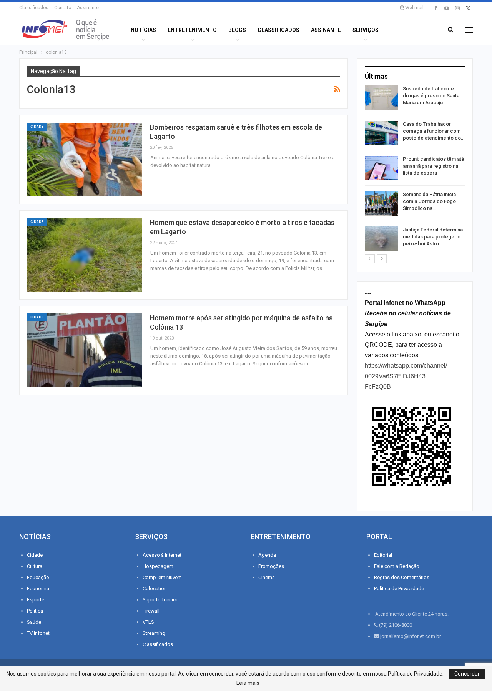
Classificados (33, 7)
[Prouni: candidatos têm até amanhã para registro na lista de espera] (381, 168)
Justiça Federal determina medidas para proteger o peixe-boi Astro (433, 236)
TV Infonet (38, 633)
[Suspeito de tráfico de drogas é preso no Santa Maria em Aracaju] (381, 97)
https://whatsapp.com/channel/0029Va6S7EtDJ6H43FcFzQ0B (406, 376)
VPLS (148, 622)
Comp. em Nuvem (162, 577)
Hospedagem (158, 566)
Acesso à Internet (162, 555)
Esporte (35, 600)
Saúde (34, 622)
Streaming (154, 633)
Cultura (34, 566)
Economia (38, 588)
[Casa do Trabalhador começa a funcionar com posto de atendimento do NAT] (381, 133)
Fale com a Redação (396, 566)
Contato (62, 7)
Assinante (88, 7)
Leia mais (247, 683)
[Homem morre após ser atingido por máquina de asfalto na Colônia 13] (84, 350)
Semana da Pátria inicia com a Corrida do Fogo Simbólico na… (429, 201)
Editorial (383, 555)
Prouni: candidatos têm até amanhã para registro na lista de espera (433, 166)
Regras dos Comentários (401, 577)
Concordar (467, 674)
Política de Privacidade (399, 588)
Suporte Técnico (161, 600)
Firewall (151, 611)
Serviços (365, 30)
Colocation (155, 588)
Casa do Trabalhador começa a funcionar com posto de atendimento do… (433, 131)
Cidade (36, 126)
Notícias (143, 30)
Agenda (267, 555)
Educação (38, 577)
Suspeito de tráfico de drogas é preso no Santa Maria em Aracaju (431, 95)
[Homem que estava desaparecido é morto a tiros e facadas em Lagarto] (84, 255)
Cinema (266, 577)
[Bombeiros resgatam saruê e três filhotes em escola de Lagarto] (84, 159)
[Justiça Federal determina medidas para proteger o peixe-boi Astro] (381, 238)
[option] (415, 169)
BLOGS (237, 30)
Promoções (271, 566)
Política (35, 611)
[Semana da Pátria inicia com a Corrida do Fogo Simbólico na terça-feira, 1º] (381, 203)
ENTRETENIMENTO (192, 30)
